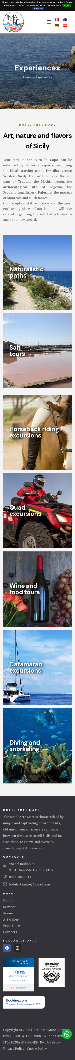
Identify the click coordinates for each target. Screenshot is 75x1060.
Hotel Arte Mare (19, 980)
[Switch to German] (57, 25)
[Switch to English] (65, 19)
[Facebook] (7, 948)
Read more (38, 8)
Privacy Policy (13, 1048)
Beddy (56, 1042)
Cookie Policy (37, 1048)
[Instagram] (17, 948)
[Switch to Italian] (57, 19)
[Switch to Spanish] (65, 25)
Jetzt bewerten (18, 987)
